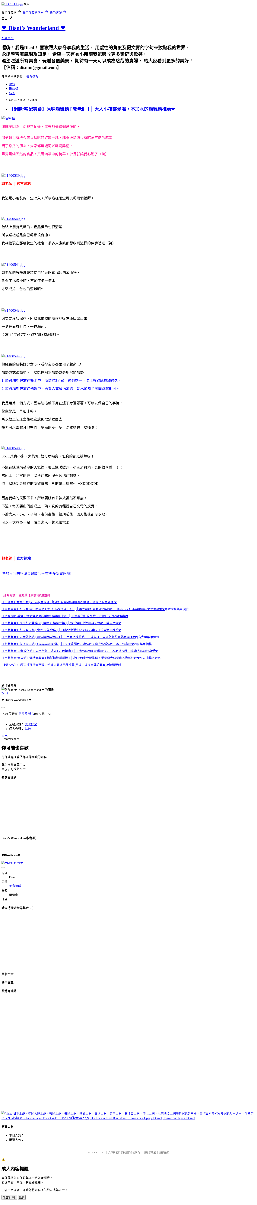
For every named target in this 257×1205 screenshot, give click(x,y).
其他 (28, 728)
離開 (21, 1197)
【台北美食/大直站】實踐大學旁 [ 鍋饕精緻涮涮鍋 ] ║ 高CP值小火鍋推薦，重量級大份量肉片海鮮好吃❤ (71, 658)
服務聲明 (164, 1152)
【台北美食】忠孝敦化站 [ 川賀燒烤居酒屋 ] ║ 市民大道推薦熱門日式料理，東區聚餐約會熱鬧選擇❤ (68, 637)
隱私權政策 (150, 1152)
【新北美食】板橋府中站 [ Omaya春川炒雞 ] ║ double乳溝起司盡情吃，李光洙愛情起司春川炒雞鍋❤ (68, 644)
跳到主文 (8, 38)
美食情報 (32, 76)
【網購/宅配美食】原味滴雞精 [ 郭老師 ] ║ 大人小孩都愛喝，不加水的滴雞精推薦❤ (92, 109)
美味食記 (31, 724)
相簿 (12, 84)
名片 (12, 93)
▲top (5, 735)
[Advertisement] (30, 807)
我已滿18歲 (9, 1197)
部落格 (13, 88)
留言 (31, 713)
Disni (5, 693)
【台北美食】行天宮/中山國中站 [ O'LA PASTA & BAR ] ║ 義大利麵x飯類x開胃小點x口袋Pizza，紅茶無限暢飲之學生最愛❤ (83, 609)
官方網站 (24, 558)
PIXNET (100, 1152)
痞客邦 (22, 713)
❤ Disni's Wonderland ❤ (33, 27)
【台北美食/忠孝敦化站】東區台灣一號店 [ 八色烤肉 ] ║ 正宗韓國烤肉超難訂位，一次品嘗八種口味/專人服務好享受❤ (80, 651)
